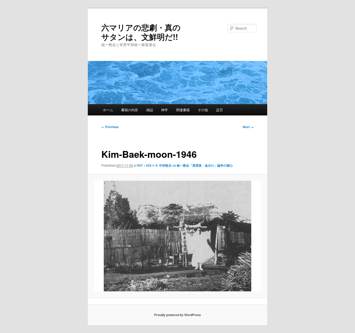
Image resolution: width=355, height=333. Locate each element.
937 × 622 (144, 165)
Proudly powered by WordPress (177, 314)
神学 (164, 109)
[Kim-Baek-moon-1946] (177, 236)
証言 (219, 109)
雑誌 (149, 109)
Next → (248, 126)
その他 (203, 109)
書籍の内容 (129, 109)
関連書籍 (183, 109)
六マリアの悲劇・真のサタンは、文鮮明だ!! (141, 32)
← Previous (110, 126)
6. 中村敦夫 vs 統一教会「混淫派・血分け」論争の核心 (194, 165)
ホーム (108, 109)
